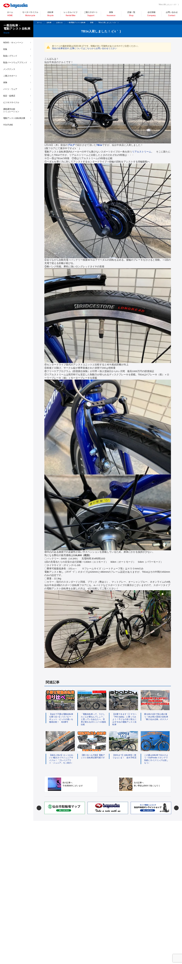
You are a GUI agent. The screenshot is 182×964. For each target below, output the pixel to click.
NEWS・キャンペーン (13, 42)
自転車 (49, 22)
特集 (5, 49)
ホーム (10, 14)
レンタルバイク (71, 14)
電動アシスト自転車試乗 (14, 118)
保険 (111, 14)
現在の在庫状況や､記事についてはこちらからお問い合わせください (84, 48)
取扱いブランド (10, 56)
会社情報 (151, 14)
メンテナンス (9, 69)
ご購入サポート (10, 76)
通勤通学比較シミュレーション (11, 110)
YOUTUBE (8, 125)
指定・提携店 (9, 96)
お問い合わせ (172, 14)
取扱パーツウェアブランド (15, 62)
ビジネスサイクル (11, 102)
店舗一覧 (131, 14)
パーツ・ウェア (10, 89)
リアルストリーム (141, 151)
